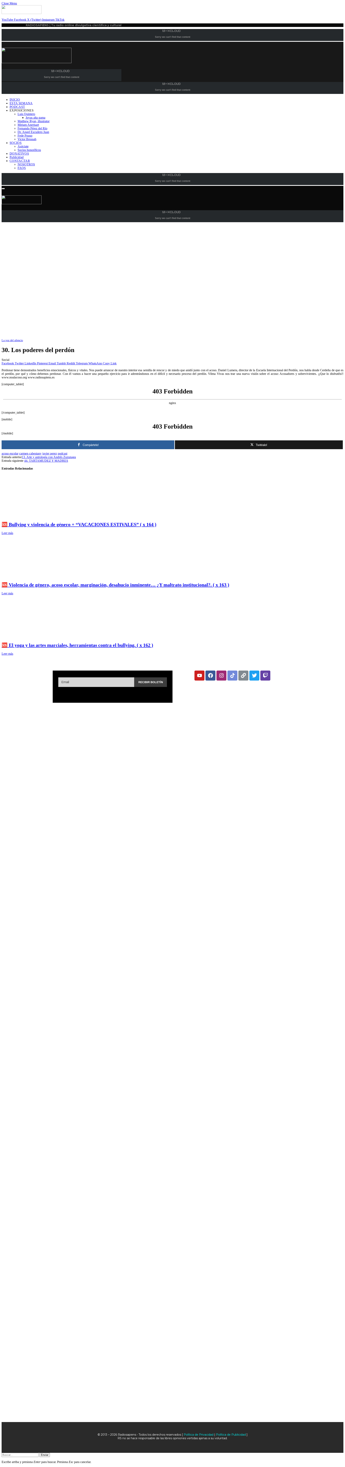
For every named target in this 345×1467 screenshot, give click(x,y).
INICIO (15, 99)
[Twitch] (265, 676)
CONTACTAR (20, 160)
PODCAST (17, 106)
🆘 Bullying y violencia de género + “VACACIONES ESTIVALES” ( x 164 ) (79, 524)
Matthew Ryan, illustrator (34, 121)
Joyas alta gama (35, 117)
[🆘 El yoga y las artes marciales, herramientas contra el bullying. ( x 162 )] (39, 636)
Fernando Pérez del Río (32, 128)
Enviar (44, 1454)
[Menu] (3, 188)
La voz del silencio (12, 340)
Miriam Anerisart (28, 124)
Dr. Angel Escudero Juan (33, 132)
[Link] (243, 676)
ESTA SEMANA (21, 103)
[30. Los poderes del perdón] (121, 336)
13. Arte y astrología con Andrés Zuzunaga (49, 457)
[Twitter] (254, 676)
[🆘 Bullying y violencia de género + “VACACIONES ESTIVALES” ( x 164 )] (39, 516)
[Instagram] (221, 676)
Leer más (7, 533)
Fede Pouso (25, 135)
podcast (62, 453)
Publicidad (17, 157)
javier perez (49, 453)
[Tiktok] (232, 676)
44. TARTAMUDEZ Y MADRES (46, 460)
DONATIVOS (19, 153)
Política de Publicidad (231, 1434)
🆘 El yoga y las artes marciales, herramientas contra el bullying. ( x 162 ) (77, 645)
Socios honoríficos (29, 150)
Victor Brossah (27, 139)
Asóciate (23, 146)
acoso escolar (10, 453)
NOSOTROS (26, 164)
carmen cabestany (30, 453)
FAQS (22, 168)
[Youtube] (199, 676)
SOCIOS (16, 142)
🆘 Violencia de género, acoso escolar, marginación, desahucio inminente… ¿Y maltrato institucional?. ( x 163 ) (115, 584)
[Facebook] (210, 676)
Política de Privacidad (198, 1434)
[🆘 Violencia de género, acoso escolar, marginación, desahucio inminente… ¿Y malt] (39, 576)
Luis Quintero (26, 114)
